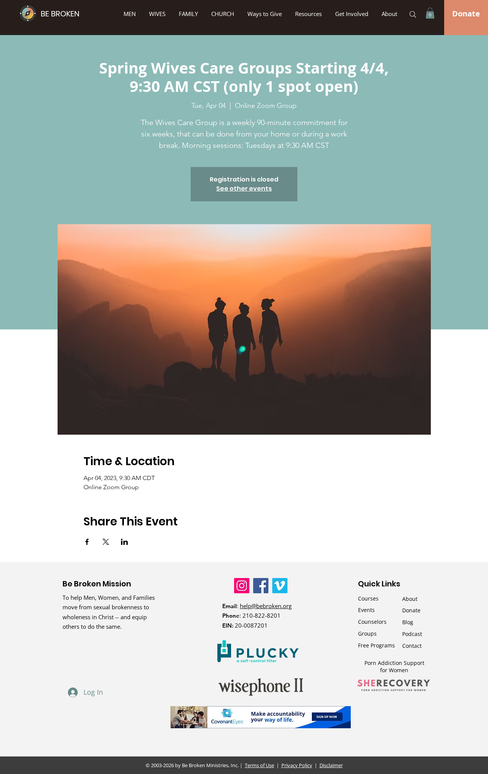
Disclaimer (331, 765)
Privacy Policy (296, 765)
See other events (244, 188)
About (409, 598)
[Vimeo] (279, 585)
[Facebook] (260, 585)
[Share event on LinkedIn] (124, 542)
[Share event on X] (105, 542)
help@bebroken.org (266, 606)
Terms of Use (259, 765)
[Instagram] (241, 585)
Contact (412, 645)
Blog (407, 622)
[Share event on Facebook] (87, 542)
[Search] (413, 14)
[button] (265, 13)
